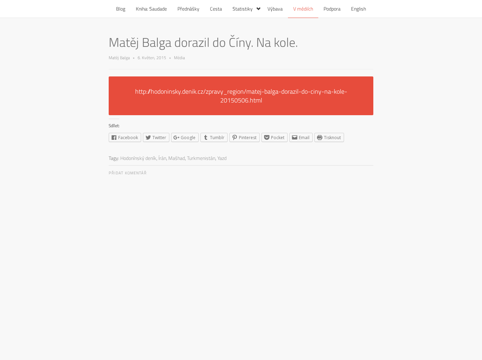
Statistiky (243, 8)
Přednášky (188, 8)
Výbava (275, 8)
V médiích (303, 8)
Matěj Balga (119, 57)
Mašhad (176, 158)
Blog (120, 8)
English (358, 8)
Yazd (222, 158)
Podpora (332, 8)
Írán (162, 158)
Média (179, 57)
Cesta (216, 8)
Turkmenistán (201, 158)
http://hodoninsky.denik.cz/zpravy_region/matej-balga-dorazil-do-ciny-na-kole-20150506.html (241, 96)
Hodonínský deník (138, 158)
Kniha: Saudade (151, 8)
